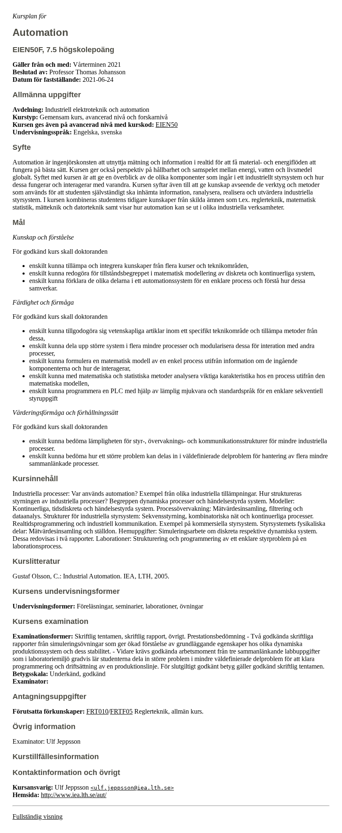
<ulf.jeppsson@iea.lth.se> (132, 788)
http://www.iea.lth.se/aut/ (73, 794)
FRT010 (97, 711)
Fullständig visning (38, 816)
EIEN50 (167, 124)
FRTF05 (121, 711)
